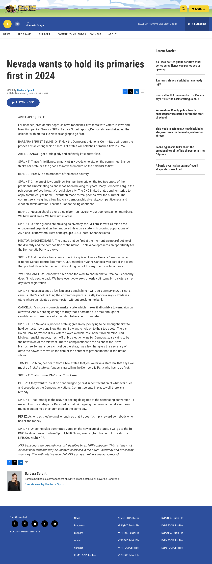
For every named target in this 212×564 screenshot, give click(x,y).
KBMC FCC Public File (128, 518)
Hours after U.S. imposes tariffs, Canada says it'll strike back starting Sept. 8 (180, 97)
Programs (25, 34)
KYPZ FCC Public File (172, 548)
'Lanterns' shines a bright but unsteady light (179, 82)
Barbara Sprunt (25, 90)
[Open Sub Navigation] (13, 34)
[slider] (22, 24)
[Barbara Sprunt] (14, 481)
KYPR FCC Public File (172, 525)
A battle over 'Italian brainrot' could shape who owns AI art (177, 167)
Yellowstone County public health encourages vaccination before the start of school (180, 113)
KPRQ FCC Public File (128, 525)
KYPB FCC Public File (128, 533)
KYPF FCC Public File (128, 548)
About (77, 540)
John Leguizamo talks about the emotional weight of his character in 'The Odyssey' (180, 150)
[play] (7, 24)
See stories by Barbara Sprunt (46, 484)
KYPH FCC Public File (128, 555)
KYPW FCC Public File (172, 533)
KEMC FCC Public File (85, 555)
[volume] (17, 24)
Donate (200, 8)
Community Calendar (71, 34)
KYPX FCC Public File (172, 540)
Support (44, 34)
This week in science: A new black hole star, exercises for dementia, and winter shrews (179, 132)
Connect (95, 34)
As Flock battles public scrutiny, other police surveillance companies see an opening (178, 65)
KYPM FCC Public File (172, 518)
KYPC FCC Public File (128, 540)
